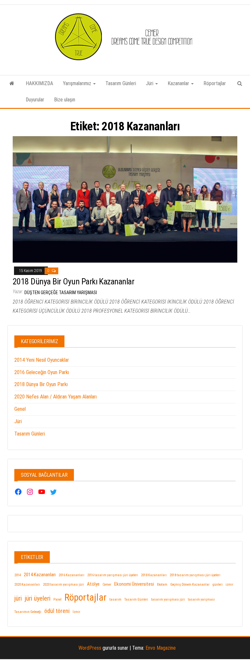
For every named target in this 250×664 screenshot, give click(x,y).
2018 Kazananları (154, 575)
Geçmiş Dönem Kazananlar (190, 584)
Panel (57, 599)
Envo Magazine (161, 648)
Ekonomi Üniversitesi (134, 584)
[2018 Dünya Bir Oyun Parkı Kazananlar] (125, 199)
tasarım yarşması (201, 599)
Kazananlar (179, 83)
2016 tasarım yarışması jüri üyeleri (112, 575)
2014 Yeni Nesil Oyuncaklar (41, 360)
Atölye (93, 584)
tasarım (115, 599)
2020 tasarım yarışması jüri (63, 584)
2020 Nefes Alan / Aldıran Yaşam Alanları (55, 397)
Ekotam (162, 584)
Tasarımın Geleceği (27, 612)
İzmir (76, 612)
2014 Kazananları (40, 575)
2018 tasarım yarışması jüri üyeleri (195, 575)
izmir (229, 584)
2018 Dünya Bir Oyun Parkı (41, 384)
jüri (18, 598)
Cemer (107, 584)
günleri (218, 584)
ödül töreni (57, 610)
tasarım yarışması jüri (168, 599)
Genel (20, 409)
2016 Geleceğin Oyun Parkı (41, 372)
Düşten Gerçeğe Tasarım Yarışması (60, 292)
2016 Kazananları (71, 575)
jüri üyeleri (37, 598)
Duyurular (35, 100)
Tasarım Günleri (120, 83)
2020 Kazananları (27, 584)
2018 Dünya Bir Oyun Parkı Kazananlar (73, 281)
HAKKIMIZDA (39, 83)
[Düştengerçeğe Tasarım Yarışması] (12, 83)
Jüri (150, 83)
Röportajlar (214, 83)
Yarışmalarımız (77, 83)
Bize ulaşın (64, 100)
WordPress (89, 648)
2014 (17, 575)
